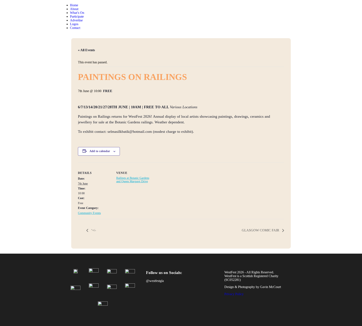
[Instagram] (163, 295)
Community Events (89, 213)
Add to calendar (99, 151)
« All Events (86, 50)
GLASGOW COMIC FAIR (261, 230)
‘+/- (93, 230)
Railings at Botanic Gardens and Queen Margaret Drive (132, 179)
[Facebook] (151, 295)
